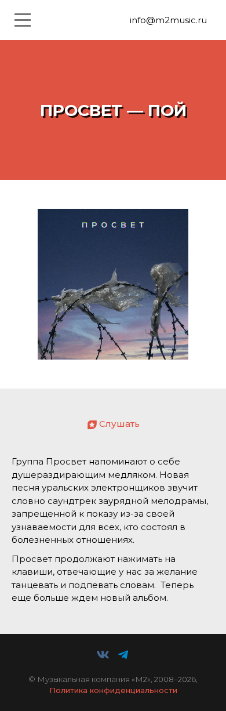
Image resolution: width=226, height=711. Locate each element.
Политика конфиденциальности (113, 690)
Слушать (119, 423)
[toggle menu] (22, 20)
